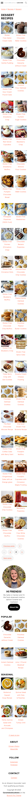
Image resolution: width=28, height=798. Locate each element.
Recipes (11, 9)
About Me (14, 607)
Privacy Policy (14, 746)
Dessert (19, 9)
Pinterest (14, 765)
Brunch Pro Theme (14, 795)
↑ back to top (14, 735)
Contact (14, 778)
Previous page (9, 546)
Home (3, 9)
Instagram (14, 762)
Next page (8, 558)
